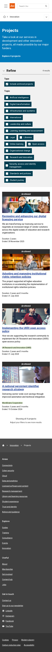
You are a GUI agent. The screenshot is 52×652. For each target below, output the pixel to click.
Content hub (7, 579)
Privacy (15, 640)
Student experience (10, 501)
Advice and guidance (11, 512)
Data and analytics (10, 481)
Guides (5, 528)
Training (5, 533)
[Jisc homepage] (12, 6)
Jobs (4, 585)
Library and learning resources (14, 496)
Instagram (10, 616)
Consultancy (7, 538)
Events (5, 543)
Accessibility (29, 645)
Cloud (4, 476)
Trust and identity (9, 507)
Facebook (10, 621)
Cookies (5, 640)
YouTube (9, 626)
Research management (12, 491)
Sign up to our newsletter (12, 606)
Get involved (7, 574)
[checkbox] (19, 84)
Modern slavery (27, 640)
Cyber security (8, 471)
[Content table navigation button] (6, 6)
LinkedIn (9, 611)
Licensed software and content (15, 486)
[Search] (46, 6)
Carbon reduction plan (11, 645)
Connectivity (7, 465)
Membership (7, 569)
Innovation (14, 17)
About (4, 564)
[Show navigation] (46, 17)
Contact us (6, 600)
